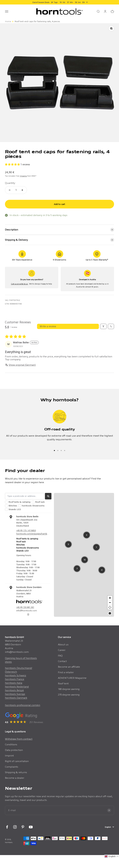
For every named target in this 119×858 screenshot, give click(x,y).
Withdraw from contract (18, 739)
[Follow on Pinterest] (23, 827)
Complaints (11, 766)
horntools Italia (13, 683)
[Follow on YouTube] (31, 827)
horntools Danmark (16, 697)
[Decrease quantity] (9, 190)
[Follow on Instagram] (15, 827)
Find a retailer (66, 672)
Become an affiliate (69, 666)
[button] (12, 164)
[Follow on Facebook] (7, 827)
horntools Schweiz (15, 675)
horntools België (14, 690)
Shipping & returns (16, 772)
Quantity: (10, 183)
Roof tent (63, 683)
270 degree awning (69, 694)
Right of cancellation (17, 761)
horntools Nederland (17, 686)
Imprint (9, 755)
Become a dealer (14, 778)
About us (63, 644)
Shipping (23, 176)
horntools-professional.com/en (22, 705)
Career (61, 650)
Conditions (11, 744)
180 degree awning (69, 689)
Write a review (48, 326)
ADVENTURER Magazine (72, 678)
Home (8, 21)
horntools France (14, 679)
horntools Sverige (15, 694)
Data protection (14, 750)
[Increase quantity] (22, 190)
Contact (62, 661)
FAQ (60, 655)
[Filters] (103, 326)
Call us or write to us (19, 284)
